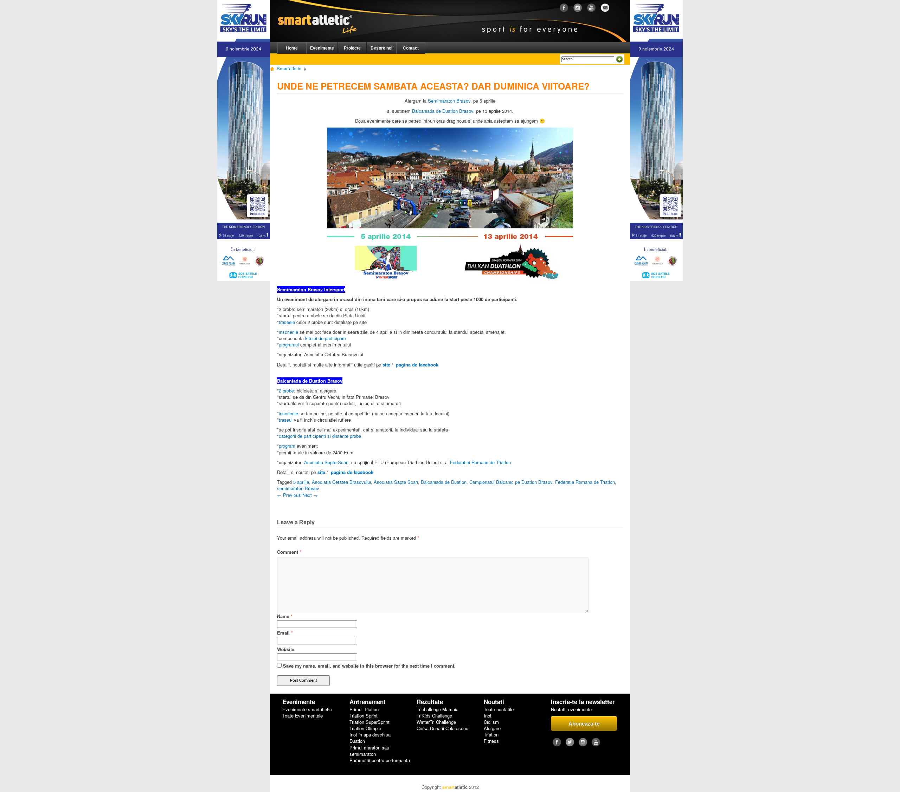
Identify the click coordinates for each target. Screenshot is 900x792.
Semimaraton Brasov (449, 100)
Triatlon (491, 735)
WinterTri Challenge (436, 722)
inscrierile (288, 332)
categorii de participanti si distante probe (320, 436)
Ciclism (491, 722)
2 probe (286, 390)
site (386, 364)
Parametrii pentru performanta (379, 760)
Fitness (491, 741)
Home (292, 48)
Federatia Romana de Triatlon (585, 482)
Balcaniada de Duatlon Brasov (442, 111)
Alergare (492, 728)
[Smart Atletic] (323, 13)
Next (310, 495)
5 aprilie (301, 482)
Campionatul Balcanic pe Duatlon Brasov (510, 482)
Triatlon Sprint (363, 716)
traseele (287, 322)
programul (289, 344)
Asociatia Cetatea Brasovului (341, 482)
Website (285, 649)
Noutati (494, 702)
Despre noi (381, 48)
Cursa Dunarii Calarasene (442, 728)
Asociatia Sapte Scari (326, 462)
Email (285, 632)
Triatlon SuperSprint (369, 722)
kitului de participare (325, 338)
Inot (487, 716)
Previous (289, 495)
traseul (285, 419)
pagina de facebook (417, 364)
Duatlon (357, 741)
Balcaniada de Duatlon (444, 482)
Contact (411, 48)
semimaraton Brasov (298, 488)
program (287, 445)
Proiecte (352, 48)
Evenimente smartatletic (307, 709)
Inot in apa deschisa (370, 735)
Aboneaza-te (583, 724)
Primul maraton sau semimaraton (369, 751)
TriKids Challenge (434, 716)
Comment (289, 552)
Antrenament (367, 702)
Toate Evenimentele (302, 716)
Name (284, 616)
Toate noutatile (499, 709)
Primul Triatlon (364, 709)
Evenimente (322, 48)
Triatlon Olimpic (365, 728)
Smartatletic (289, 68)
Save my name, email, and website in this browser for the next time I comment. (369, 665)
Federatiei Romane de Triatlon (480, 462)
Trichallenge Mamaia (437, 709)
